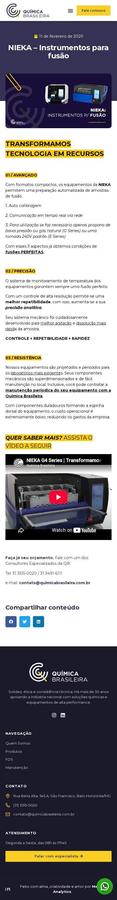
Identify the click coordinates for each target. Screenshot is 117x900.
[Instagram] (54, 715)
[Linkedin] (62, 715)
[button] (70, 11)
